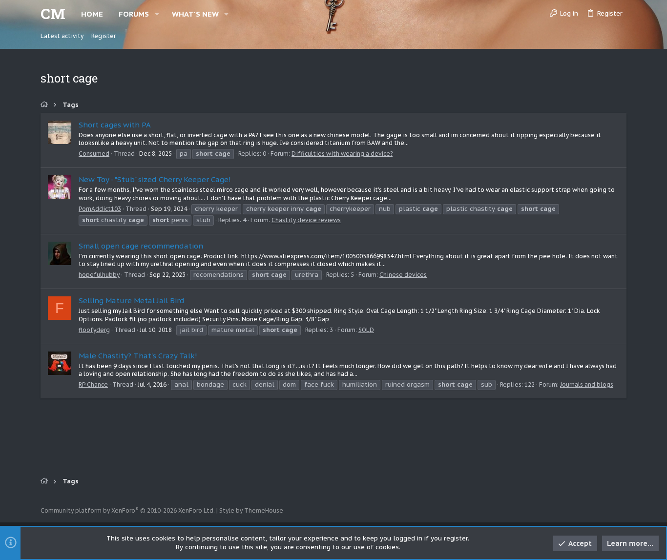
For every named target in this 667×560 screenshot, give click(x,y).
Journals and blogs (586, 384)
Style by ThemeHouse (251, 510)
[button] (157, 13)
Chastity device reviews (306, 220)
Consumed (94, 153)
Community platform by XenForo (128, 510)
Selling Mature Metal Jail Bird (132, 300)
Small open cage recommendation (141, 245)
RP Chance (93, 384)
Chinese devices (403, 274)
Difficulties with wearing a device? (342, 153)
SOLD (366, 329)
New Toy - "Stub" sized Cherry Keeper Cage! (155, 179)
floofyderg (94, 329)
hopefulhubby (99, 274)
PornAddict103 (100, 208)
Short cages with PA (115, 124)
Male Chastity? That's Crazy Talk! (138, 355)
